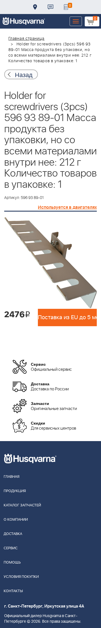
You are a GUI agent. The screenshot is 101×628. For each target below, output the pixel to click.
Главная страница (26, 38)
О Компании (16, 519)
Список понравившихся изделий (66, 7)
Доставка (35, 7)
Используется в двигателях (67, 207)
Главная (11, 476)
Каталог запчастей (22, 505)
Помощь (12, 562)
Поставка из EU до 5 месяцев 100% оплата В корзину (67, 317)
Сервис (11, 548)
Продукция (15, 491)
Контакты (50, 7)
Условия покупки (21, 577)
